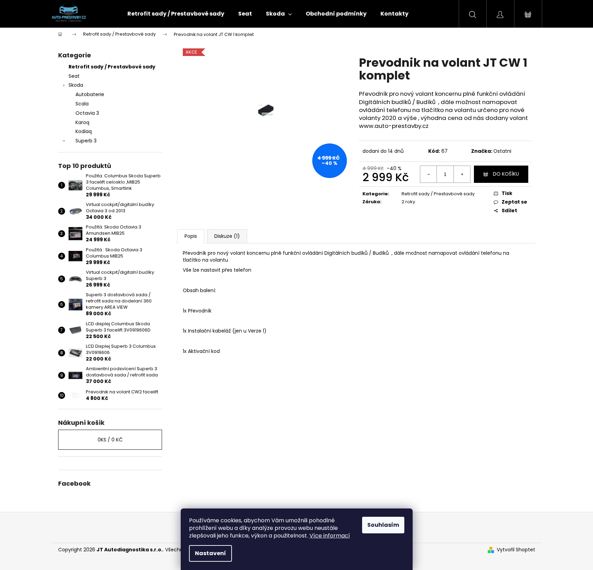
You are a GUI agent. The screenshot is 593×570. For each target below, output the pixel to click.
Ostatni (502, 151)
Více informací (329, 536)
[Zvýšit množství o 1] (461, 174)
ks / (110, 439)
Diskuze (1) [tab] (227, 236)
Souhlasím (383, 525)
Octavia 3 (87, 113)
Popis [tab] (191, 236)
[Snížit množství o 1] (428, 174)
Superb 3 (86, 140)
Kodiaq (83, 131)
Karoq (82, 122)
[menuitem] (175, 14)
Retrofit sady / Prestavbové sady (112, 66)
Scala (82, 103)
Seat (74, 76)
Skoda (76, 85)
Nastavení (210, 553)
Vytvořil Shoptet (516, 549)
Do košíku (506, 173)
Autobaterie (89, 94)
